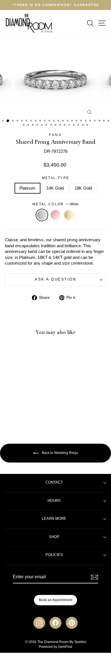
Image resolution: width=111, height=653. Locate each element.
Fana (55, 135)
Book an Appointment (55, 600)
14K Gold (55, 188)
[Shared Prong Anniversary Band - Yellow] (30, 410)
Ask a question (55, 279)
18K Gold (83, 188)
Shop (54, 537)
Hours (54, 501)
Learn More (54, 519)
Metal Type (55, 178)
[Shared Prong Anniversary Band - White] (17, 410)
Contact (54, 482)
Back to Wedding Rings (59, 453)
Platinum (27, 188)
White (42, 215)
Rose (55, 215)
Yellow (69, 215)
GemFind (65, 647)
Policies (54, 555)
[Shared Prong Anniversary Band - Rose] (24, 410)
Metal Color (55, 204)
